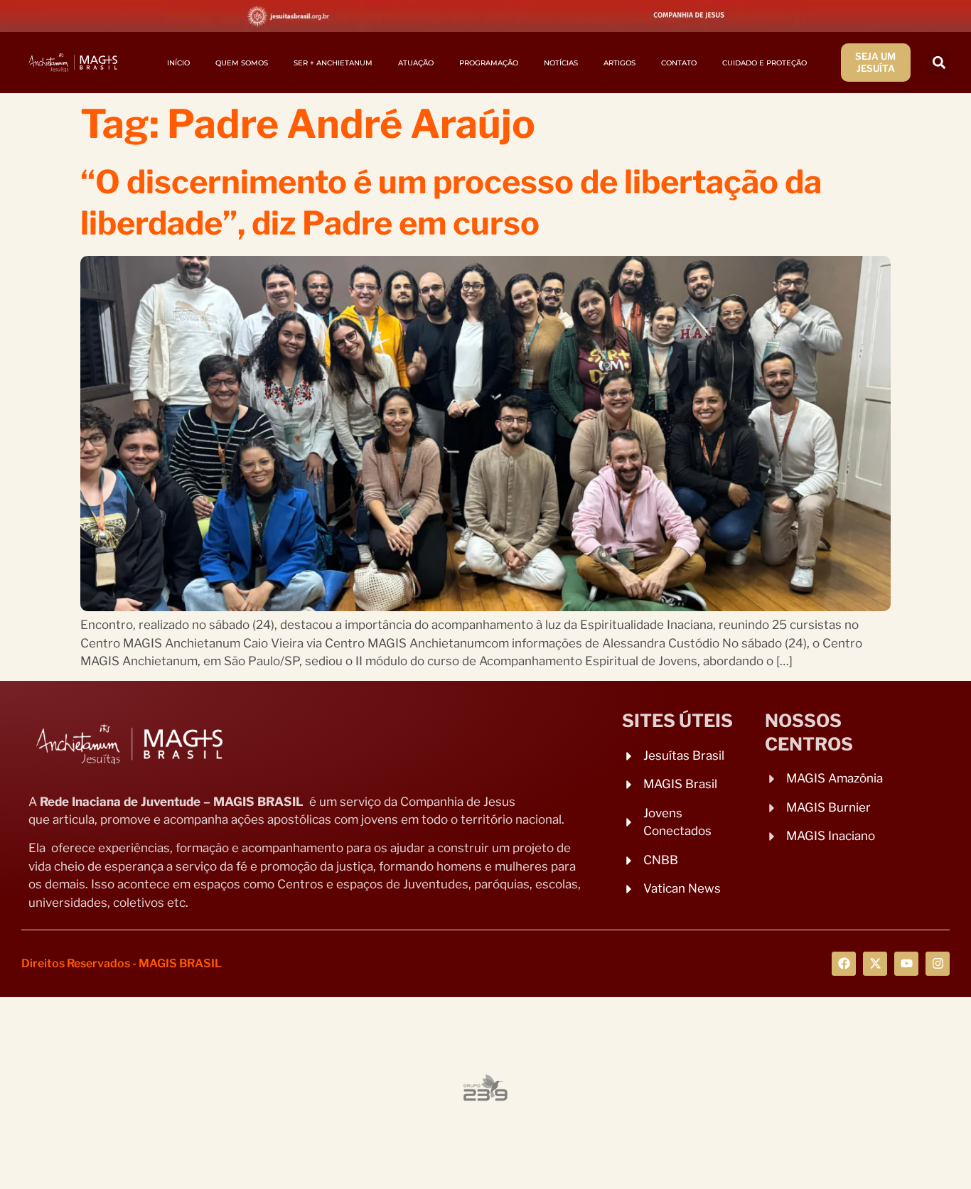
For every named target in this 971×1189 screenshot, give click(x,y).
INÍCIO (178, 63)
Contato (679, 63)
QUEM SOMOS (241, 63)
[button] (938, 63)
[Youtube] (906, 964)
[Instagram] (938, 964)
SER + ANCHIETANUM (333, 63)
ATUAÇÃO (416, 63)
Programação (488, 63)
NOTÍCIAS (561, 63)
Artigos (619, 63)
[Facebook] (844, 964)
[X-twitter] (875, 964)
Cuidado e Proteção (764, 63)
